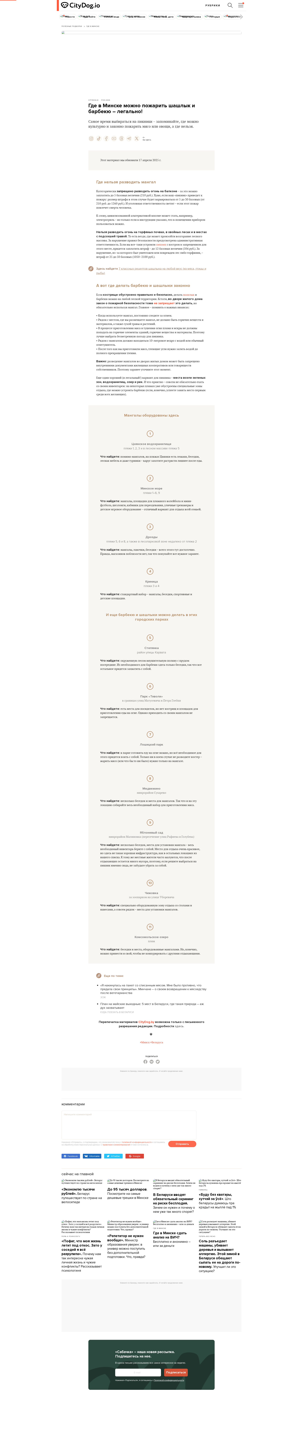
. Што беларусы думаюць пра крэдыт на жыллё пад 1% (217, 1200)
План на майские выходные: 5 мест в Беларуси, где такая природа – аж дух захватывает (152, 1005)
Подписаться (176, 1372)
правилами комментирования (116, 1144)
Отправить (182, 1144)
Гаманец (203, 1190)
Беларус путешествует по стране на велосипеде (82, 1195)
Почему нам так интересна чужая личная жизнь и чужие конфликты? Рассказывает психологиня (82, 1256)
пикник (161, 244)
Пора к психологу (71, 1236)
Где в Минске (159, 1228)
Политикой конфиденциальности (169, 1380)
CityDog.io (93, 100)
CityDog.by (146, 1022)
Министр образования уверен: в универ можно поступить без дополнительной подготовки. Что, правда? (126, 1246)
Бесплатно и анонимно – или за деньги (171, 1239)
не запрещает (164, 303)
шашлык (188, 294)
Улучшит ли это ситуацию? (219, 1256)
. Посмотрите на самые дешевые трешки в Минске (128, 1193)
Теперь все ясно (207, 1236)
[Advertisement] (151, 1081)
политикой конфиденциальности (137, 1142)
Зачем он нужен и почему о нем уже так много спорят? (174, 1203)
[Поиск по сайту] (230, 5)
